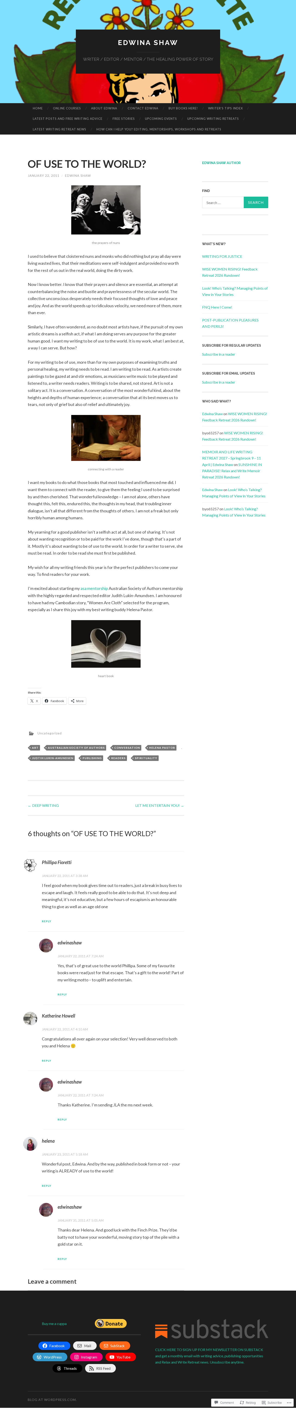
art (35, 747)
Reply (46, 921)
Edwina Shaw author (221, 163)
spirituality (146, 758)
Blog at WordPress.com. (52, 1400)
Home (38, 108)
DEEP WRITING (43, 805)
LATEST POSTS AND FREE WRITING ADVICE (67, 118)
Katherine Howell (58, 1015)
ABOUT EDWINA (104, 108)
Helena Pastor (162, 747)
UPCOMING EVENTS (161, 118)
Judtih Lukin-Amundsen (52, 758)
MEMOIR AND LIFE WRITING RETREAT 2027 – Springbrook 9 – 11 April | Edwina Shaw (231, 458)
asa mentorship (94, 588)
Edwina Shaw (148, 43)
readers (118, 758)
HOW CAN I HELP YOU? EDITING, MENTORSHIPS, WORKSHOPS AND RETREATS (158, 129)
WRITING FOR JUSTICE (222, 256)
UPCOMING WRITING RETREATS (213, 118)
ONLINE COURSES (67, 108)
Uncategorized (49, 733)
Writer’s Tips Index (225, 108)
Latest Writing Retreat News (59, 129)
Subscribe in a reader (218, 354)
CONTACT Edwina (143, 108)
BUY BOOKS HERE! (183, 108)
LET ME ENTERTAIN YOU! (159, 805)
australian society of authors (76, 747)
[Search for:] (235, 202)
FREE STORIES (124, 118)
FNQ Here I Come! (217, 307)
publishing (92, 758)
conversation (127, 747)
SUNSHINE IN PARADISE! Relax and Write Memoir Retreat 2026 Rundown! (232, 470)
